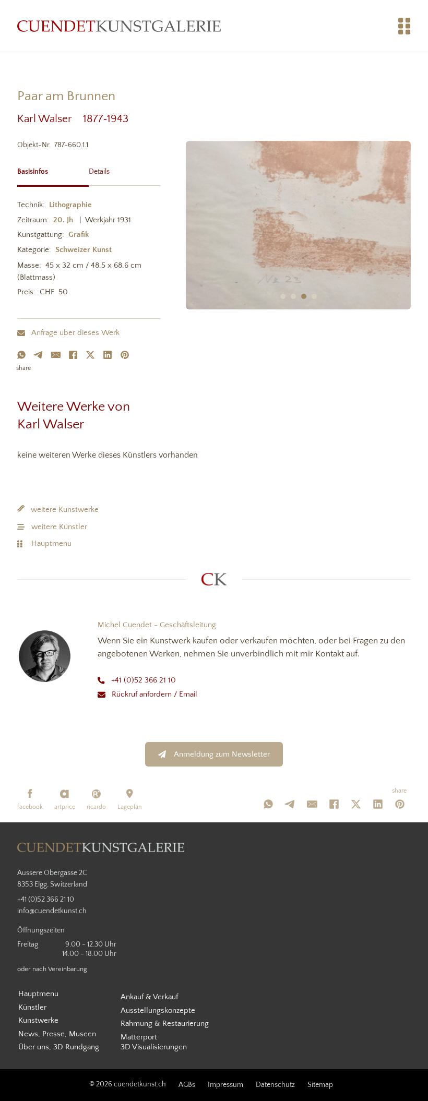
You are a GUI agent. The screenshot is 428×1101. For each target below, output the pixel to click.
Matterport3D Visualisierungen (154, 1042)
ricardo (96, 807)
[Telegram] (38, 355)
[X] (90, 355)
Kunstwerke (38, 1020)
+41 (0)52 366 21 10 (143, 680)
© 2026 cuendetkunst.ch (127, 1084)
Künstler (32, 1007)
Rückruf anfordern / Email (154, 694)
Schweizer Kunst (83, 249)
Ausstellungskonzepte (158, 1010)
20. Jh (63, 220)
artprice (64, 807)
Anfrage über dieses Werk (75, 332)
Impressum (225, 1085)
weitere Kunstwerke (65, 509)
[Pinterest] (125, 355)
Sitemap (320, 1085)
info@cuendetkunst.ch (52, 911)
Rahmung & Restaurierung (165, 1023)
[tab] (53, 170)
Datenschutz (275, 1085)
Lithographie (70, 204)
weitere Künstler (59, 526)
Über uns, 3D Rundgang (58, 1047)
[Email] (56, 355)
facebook (30, 807)
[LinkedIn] (107, 355)
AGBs (187, 1085)
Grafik (78, 234)
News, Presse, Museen (57, 1034)
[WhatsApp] (21, 355)
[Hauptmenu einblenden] (404, 26)
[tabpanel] (88, 250)
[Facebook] (73, 355)
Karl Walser (50, 119)
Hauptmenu (51, 543)
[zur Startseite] (119, 26)
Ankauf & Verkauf (149, 996)
